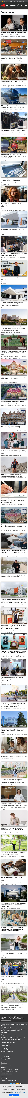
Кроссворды (11, 1017)
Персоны (3, 1017)
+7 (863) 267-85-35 (6, 1057)
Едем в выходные (6, 1016)
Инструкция (16, 1016)
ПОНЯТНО (14, 1095)
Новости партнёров (18, 1018)
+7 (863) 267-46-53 (6, 1058)
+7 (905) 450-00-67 (6, 1049)
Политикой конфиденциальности (18, 1092)
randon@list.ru (5, 1060)
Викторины (20, 1017)
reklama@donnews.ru (7, 1051)
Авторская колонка (6, 1018)
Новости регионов (6, 1020)
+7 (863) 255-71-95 (6, 1048)
